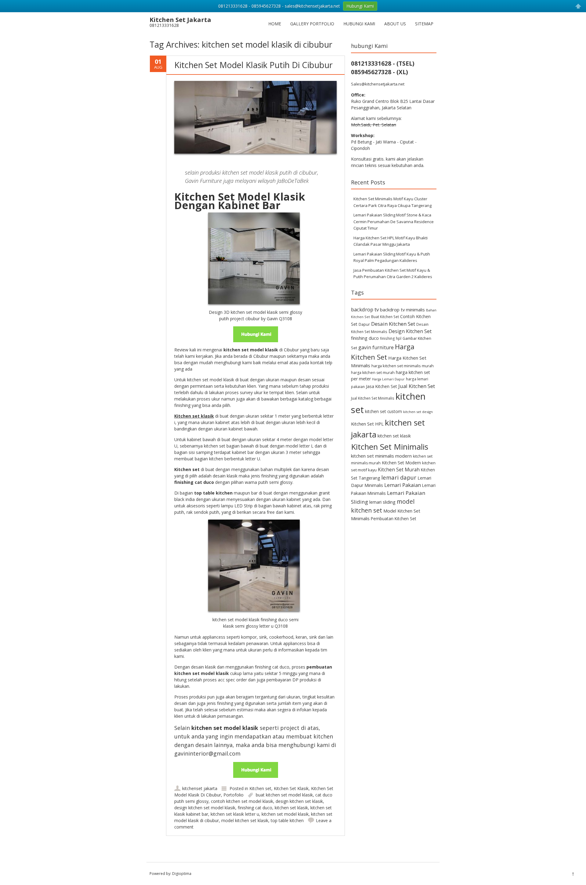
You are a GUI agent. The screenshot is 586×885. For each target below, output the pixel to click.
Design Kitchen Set (410, 331)
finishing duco (365, 338)
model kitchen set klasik (244, 820)
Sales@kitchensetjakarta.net (377, 84)
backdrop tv (365, 309)
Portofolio (233, 795)
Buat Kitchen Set (385, 316)
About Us (395, 24)
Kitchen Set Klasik (291, 788)
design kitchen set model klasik (204, 808)
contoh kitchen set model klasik (242, 801)
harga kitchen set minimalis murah (402, 365)
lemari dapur (398, 477)
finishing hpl (390, 338)
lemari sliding (382, 502)
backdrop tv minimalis (402, 309)
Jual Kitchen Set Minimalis (372, 398)
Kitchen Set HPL (367, 424)
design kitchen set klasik (299, 801)
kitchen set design (418, 411)
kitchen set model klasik (285, 814)
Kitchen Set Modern (401, 463)
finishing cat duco (255, 808)
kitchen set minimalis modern (381, 456)
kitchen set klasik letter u (235, 814)
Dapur (364, 324)
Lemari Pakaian (402, 484)
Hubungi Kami (359, 24)
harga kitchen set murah (373, 372)
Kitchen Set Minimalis (389, 446)
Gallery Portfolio (312, 24)
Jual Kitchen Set (416, 386)
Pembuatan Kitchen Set (393, 518)
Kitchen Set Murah (399, 469)
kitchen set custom (383, 411)
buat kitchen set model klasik (284, 795)
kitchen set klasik (291, 808)
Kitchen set (260, 788)
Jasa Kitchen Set (381, 386)
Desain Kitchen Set (393, 323)
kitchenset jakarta (199, 788)
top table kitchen (287, 820)
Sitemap (424, 24)
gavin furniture (376, 347)
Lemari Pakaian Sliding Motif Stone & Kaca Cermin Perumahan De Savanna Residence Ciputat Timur (393, 221)
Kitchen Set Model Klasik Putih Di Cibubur (253, 65)
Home (274, 24)
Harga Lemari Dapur (388, 379)
